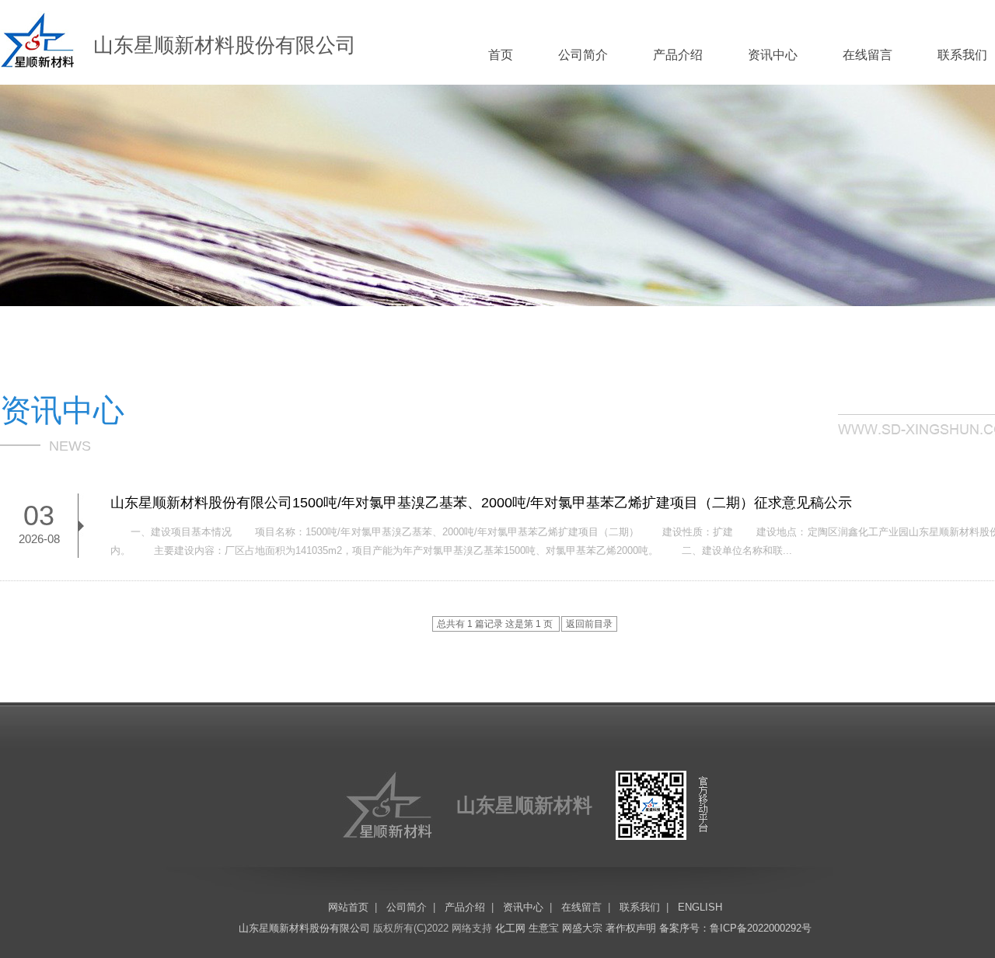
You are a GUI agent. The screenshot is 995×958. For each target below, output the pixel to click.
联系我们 (962, 54)
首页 (500, 54)
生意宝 (544, 928)
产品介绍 (678, 54)
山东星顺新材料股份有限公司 (304, 928)
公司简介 (583, 54)
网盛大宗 (582, 928)
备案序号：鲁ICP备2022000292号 (735, 928)
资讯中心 (773, 54)
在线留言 (867, 54)
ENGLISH (700, 907)
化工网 (510, 928)
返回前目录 (589, 623)
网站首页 (348, 907)
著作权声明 (631, 928)
